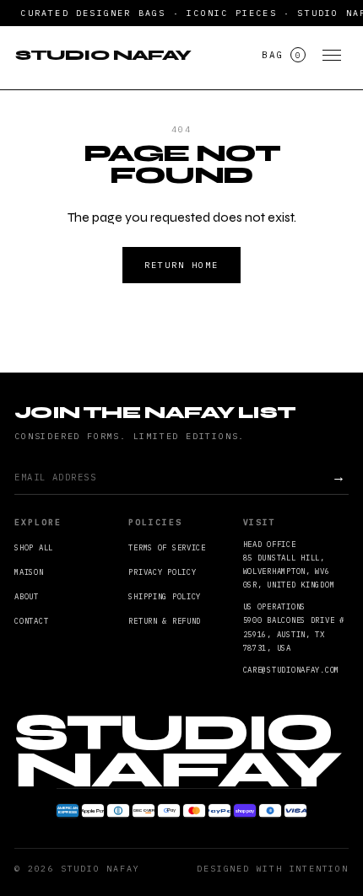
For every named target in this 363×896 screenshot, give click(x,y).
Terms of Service (167, 547)
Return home (181, 265)
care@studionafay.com (291, 669)
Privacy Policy (162, 572)
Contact (31, 620)
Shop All (33, 547)
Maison (28, 572)
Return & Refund (164, 620)
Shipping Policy (164, 596)
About (26, 596)
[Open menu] (332, 55)
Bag (281, 55)
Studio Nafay (103, 55)
